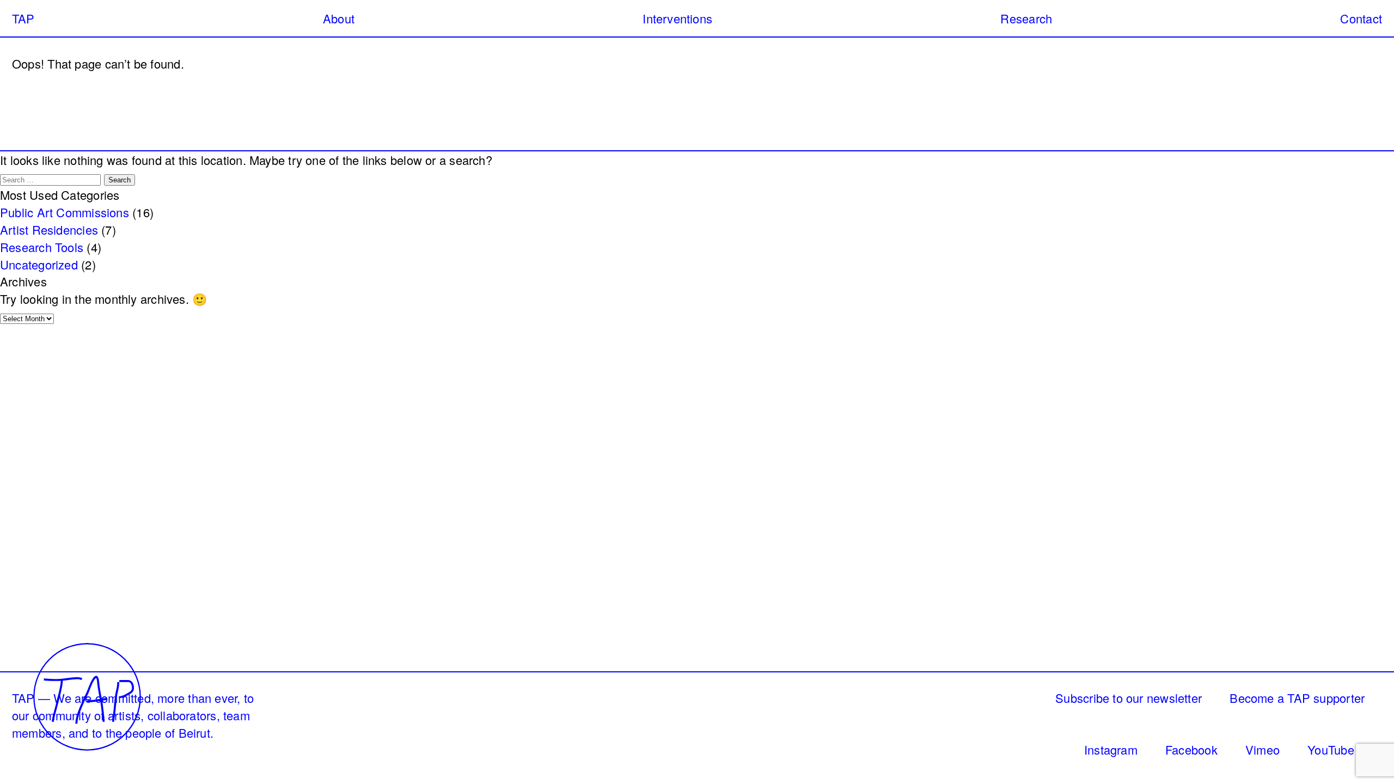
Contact (1361, 18)
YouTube (1330, 749)
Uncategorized (39, 264)
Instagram (1111, 749)
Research (1026, 18)
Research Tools (41, 246)
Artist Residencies (49, 229)
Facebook (1191, 749)
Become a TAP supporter (1297, 697)
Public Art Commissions (64, 212)
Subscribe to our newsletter (1128, 697)
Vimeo (1262, 749)
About (338, 18)
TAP (23, 18)
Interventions (677, 18)
